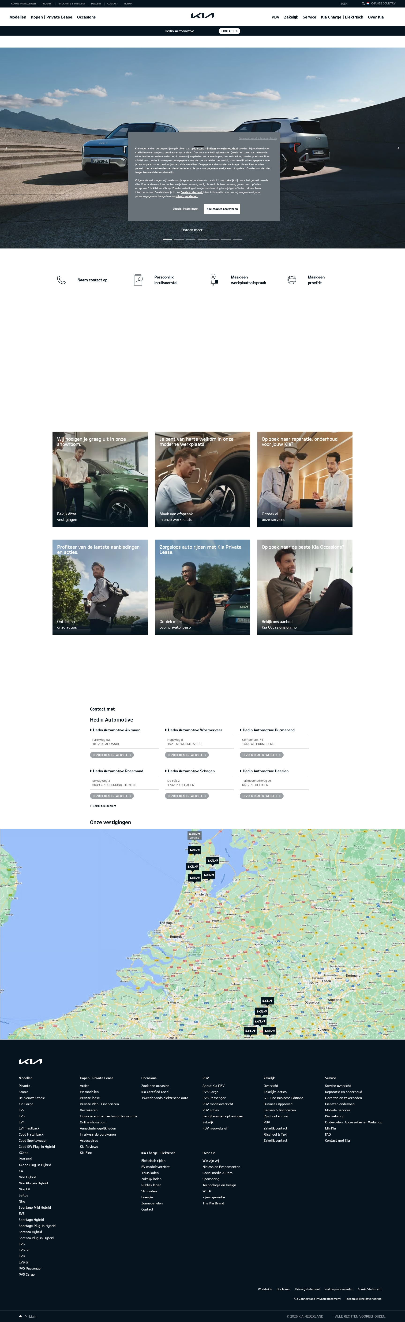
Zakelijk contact (275, 1128)
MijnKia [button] (128, 3)
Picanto (24, 1086)
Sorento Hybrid (30, 1232)
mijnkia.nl (210, 148)
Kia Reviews (89, 1146)
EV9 (22, 1256)
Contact (227, 31)
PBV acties (210, 1110)
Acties (84, 1086)
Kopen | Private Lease (51, 17)
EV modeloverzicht (155, 1167)
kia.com (198, 148)
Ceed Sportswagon (33, 1140)
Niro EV (24, 1189)
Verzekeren (89, 1110)
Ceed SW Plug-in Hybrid (37, 1146)
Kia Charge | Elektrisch (342, 17)
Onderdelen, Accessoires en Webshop (353, 1122)
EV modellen (89, 1092)
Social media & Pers (217, 1173)
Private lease (90, 1098)
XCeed (23, 1153)
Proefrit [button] (47, 3)
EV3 (22, 1116)
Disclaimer (284, 1289)
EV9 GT (24, 1262)
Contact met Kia (337, 1140)
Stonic (23, 1092)
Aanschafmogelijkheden (98, 1128)
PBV (275, 17)
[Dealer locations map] (202, 934)
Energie (147, 1197)
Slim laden (149, 1191)
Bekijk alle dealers (104, 805)
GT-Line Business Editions (283, 1098)
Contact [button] (112, 3)
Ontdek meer (191, 230)
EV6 (22, 1244)
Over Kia (376, 17)
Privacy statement (307, 1289)
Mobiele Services (337, 1110)
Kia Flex (86, 1153)
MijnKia (330, 1128)
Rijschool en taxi (276, 1116)
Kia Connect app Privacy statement (317, 1298)
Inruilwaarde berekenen (98, 1134)
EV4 (22, 1122)
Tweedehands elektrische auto (164, 1098)
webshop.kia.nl (229, 148)
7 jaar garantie (213, 1197)
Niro (22, 1201)
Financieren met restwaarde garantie (108, 1116)
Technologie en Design (219, 1185)
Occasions (86, 17)
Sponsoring (210, 1179)
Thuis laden (150, 1173)
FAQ (328, 1134)
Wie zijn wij (210, 1161)
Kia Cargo (26, 1104)
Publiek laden (151, 1185)
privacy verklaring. (187, 196)
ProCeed (25, 1159)
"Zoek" (365, 4)
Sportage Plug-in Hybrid (37, 1226)
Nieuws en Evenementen (221, 1167)
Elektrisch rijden (153, 1161)
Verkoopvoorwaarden (339, 1289)
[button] (347, 3)
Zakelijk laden (151, 1179)
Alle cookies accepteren (222, 208)
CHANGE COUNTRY (383, 3)
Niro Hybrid (27, 1177)
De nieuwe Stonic (32, 1098)
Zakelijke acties (275, 1092)
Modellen (17, 17)
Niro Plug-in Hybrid (33, 1183)
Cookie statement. (192, 192)
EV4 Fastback (29, 1128)
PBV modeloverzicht (217, 1104)
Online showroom (93, 1122)
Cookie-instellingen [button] (23, 3)
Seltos (23, 1195)
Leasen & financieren (280, 1110)
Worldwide (265, 1289)
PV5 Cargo (27, 1274)
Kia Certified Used (155, 1092)
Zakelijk (291, 17)
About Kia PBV (213, 1086)
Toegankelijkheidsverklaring (363, 1298)
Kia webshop (334, 1116)
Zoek (344, 3)
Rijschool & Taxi (275, 1134)
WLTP (206, 1191)
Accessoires (89, 1140)
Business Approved (278, 1104)
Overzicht (271, 1086)
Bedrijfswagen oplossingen (222, 1116)
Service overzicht (338, 1086)
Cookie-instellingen (186, 208)
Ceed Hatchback (31, 1134)
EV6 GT (24, 1250)
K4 (21, 1171)
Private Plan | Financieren (99, 1104)
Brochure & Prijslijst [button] (72, 3)
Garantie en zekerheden (343, 1098)
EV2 (22, 1110)
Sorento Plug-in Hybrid (36, 1238)
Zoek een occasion (155, 1086)
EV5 (22, 1213)
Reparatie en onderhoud (343, 1092)
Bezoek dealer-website (110, 754)
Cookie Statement (370, 1289)
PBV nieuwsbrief (215, 1128)
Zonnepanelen (152, 1203)
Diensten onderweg (340, 1104)
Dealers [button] (96, 3)
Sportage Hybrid (31, 1220)
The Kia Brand (213, 1203)
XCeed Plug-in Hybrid (35, 1165)
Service (309, 17)
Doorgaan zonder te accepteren (258, 138)
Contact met (102, 708)
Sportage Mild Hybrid (35, 1207)
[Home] (20, 1316)
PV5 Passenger (30, 1268)
